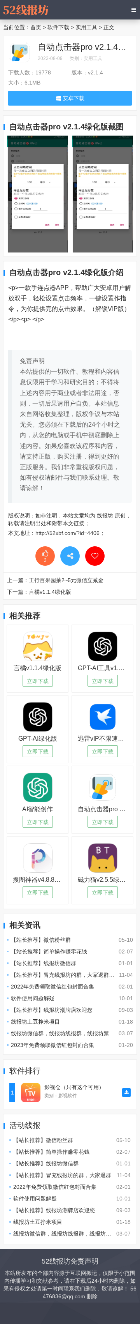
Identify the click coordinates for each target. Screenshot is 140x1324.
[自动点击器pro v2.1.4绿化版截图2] (37, 194)
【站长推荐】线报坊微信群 (43, 963)
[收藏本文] (95, 556)
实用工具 (86, 27)
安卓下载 (72, 98)
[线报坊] (25, 10)
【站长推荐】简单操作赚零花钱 (49, 951)
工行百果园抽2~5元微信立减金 (66, 580)
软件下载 (58, 27)
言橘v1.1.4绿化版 (50, 592)
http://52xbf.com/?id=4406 (67, 533)
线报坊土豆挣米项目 (35, 1022)
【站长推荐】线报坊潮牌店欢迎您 (52, 1010)
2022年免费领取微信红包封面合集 (52, 986)
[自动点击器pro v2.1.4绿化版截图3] (102, 194)
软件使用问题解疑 (32, 998)
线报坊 (105, 515)
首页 (35, 27)
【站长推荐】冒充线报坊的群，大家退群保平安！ (71, 975)
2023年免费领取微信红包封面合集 (52, 1045)
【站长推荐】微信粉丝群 (41, 940)
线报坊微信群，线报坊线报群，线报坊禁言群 (65, 1033)
